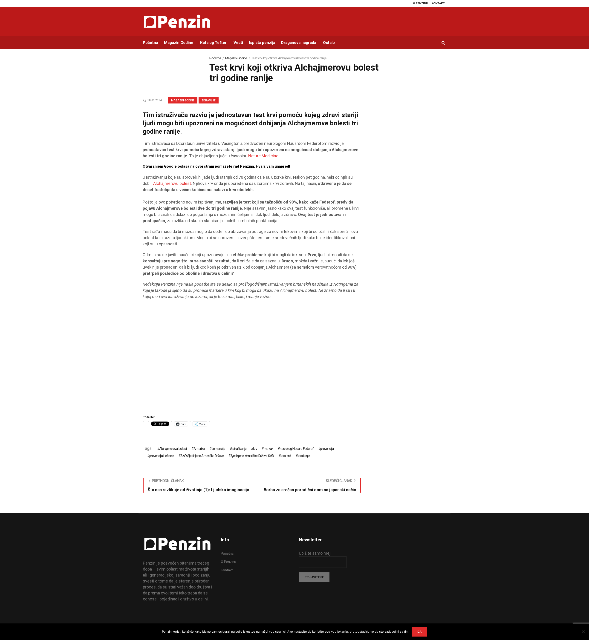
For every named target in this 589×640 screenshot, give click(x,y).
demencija (218, 449)
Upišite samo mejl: (315, 553)
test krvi (286, 456)
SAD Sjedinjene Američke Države (202, 456)
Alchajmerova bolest (173, 449)
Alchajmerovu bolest (172, 183)
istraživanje (239, 449)
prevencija (327, 449)
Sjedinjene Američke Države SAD (252, 456)
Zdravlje (209, 100)
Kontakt (227, 570)
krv (255, 449)
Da (419, 631)
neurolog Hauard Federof (297, 449)
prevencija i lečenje (161, 456)
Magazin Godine (236, 58)
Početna (215, 58)
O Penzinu (228, 562)
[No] (583, 631)
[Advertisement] (252, 358)
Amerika (199, 449)
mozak (268, 449)
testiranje (304, 456)
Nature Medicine (263, 155)
